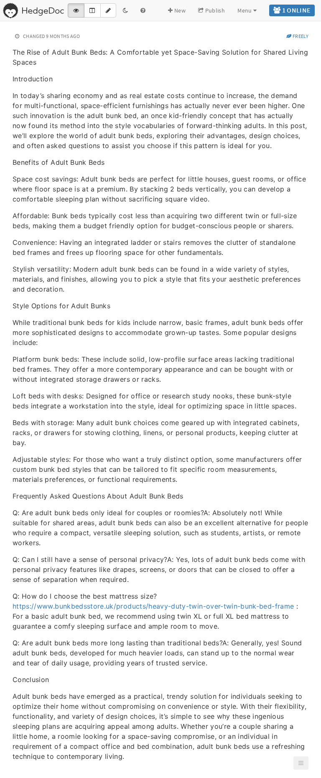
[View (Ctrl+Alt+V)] (76, 10)
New (179, 10)
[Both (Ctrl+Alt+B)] (92, 10)
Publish (214, 10)
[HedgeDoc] (33, 10)
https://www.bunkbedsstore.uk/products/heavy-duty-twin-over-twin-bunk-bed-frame (153, 606)
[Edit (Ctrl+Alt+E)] (108, 10)
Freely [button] (300, 36)
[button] (300, 763)
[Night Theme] (125, 10)
